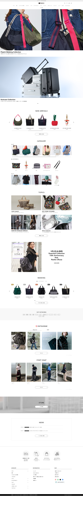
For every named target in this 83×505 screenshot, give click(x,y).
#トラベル (36, 314)
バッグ (37, 281)
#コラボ (40, 316)
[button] (2, 79)
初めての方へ (57, 474)
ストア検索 (34, 474)
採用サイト (34, 480)
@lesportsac (35, 329)
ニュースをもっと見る (41, 435)
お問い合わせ (57, 476)
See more (41, 387)
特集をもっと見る (41, 235)
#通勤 (33, 314)
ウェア (46, 281)
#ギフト (41, 314)
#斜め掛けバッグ (45, 314)
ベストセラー (13, 476)
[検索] (64, 3)
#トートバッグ (51, 314)
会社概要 (34, 478)
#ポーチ (55, 314)
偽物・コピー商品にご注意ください (38, 476)
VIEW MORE (56, 262)
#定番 (24, 314)
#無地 (30, 314)
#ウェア (59, 314)
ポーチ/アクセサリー (41, 281)
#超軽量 (27, 314)
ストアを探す (41, 406)
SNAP (48, 329)
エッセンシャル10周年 (15, 474)
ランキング (13, 484)
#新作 (43, 316)
